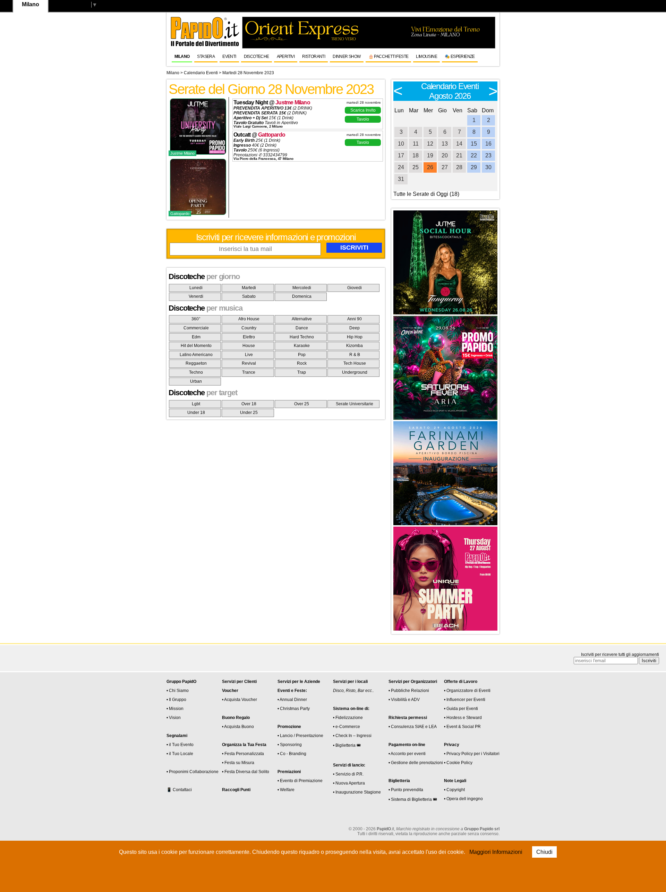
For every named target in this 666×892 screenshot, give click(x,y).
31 (401, 179)
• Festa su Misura (238, 762)
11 (416, 144)
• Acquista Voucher (239, 699)
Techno (196, 372)
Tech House (354, 363)
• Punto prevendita (405, 789)
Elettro (249, 337)
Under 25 (249, 412)
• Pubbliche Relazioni (408, 690)
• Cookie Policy (458, 762)
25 (415, 167)
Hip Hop (354, 337)
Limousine (426, 56)
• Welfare (286, 789)
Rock (302, 363)
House (248, 345)
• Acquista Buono (238, 726)
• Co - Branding (292, 753)
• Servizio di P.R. (348, 774)
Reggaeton (196, 363)
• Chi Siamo (177, 690)
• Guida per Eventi (461, 708)
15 (474, 144)
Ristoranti (313, 56)
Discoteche (256, 56)
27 (445, 167)
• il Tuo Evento (180, 744)
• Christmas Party (294, 708)
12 (430, 144)
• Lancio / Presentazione (300, 735)
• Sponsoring (290, 744)
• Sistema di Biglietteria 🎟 (412, 799)
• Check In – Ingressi (352, 735)
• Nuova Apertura (349, 783)
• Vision (173, 717)
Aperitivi (286, 56)
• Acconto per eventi (407, 753)
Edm (196, 337)
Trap (301, 372)
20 (445, 155)
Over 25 (301, 403)
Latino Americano (196, 354)
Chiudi (544, 852)
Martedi (249, 287)
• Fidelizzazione (348, 717)
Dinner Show (346, 56)
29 (474, 167)
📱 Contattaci (179, 789)
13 (445, 144)
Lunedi (196, 287)
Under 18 (196, 412)
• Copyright (454, 789)
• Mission (174, 708)
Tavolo (363, 119)
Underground (354, 372)
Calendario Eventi (201, 72)
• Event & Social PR (462, 726)
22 (474, 155)
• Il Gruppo (176, 699)
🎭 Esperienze (460, 56)
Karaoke (302, 345)
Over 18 (248, 403)
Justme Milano (292, 102)
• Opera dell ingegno (463, 798)
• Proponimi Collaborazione (192, 771)
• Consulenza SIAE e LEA (412, 726)
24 (401, 167)
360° (195, 319)
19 (430, 155)
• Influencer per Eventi (464, 699)
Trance (248, 372)
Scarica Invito (363, 110)
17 (401, 155)
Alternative (302, 319)
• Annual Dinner (292, 699)
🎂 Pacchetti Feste (388, 56)
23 (488, 155)
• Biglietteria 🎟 (347, 745)
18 (415, 155)
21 (459, 155)
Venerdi (196, 296)
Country (248, 328)
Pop (302, 354)
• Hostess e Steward (463, 717)
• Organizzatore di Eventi (467, 690)
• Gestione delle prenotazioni (415, 762)
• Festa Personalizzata (243, 753)
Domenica (301, 296)
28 (459, 167)
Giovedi (354, 287)
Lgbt (196, 403)
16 (488, 144)
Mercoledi (301, 287)
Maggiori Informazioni (496, 852)
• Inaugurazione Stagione (357, 792)
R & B (354, 354)
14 (459, 144)
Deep (354, 328)
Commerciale (196, 328)
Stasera (206, 56)
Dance (302, 328)
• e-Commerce (346, 726)
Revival (249, 363)
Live (249, 354)
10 (401, 144)
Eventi (229, 56)
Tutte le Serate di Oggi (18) (426, 194)
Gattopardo (271, 135)
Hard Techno (302, 337)
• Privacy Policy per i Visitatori (472, 753)
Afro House (248, 319)
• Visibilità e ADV (404, 699)
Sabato (249, 296)
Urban (196, 381)
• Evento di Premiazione (300, 780)
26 (430, 167)
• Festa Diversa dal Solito (245, 771)
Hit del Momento (196, 345)
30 (488, 167)
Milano (181, 56)
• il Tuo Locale (179, 753)
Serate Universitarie (354, 403)
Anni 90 (354, 319)
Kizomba (354, 345)
